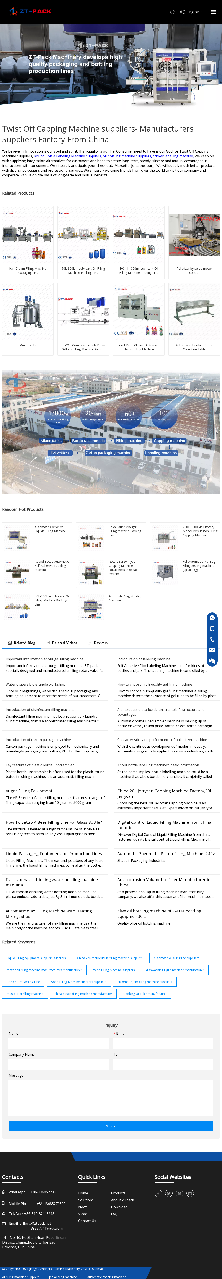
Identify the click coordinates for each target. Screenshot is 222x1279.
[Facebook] (158, 1193)
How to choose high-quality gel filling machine (154, 684)
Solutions (86, 1200)
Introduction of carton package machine (38, 739)
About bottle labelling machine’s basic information (158, 765)
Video (82, 1213)
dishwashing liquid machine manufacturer (175, 970)
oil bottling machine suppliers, (128, 156)
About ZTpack (122, 1200)
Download (119, 1207)
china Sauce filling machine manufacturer (83, 994)
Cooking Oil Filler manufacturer (145, 994)
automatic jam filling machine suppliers (145, 982)
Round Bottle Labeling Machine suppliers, (68, 156)
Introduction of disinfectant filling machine (40, 709)
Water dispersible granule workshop (35, 684)
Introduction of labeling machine (143, 659)
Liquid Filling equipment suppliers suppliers (36, 958)
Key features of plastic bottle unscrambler (40, 765)
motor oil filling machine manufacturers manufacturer (44, 970)
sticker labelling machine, (174, 156)
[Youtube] (179, 1193)
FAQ (114, 1213)
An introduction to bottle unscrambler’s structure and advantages (160, 712)
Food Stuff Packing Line (23, 982)
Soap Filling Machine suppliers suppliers (78, 982)
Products (118, 1193)
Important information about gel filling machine (44, 659)
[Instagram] (190, 1193)
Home (83, 1193)
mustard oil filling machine (25, 994)
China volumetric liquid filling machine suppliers (110, 958)
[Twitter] (169, 1193)
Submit (111, 1126)
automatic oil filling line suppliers (176, 958)
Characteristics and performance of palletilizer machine (162, 739)
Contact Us (87, 1220)
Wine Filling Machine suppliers (114, 970)
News (82, 1207)
